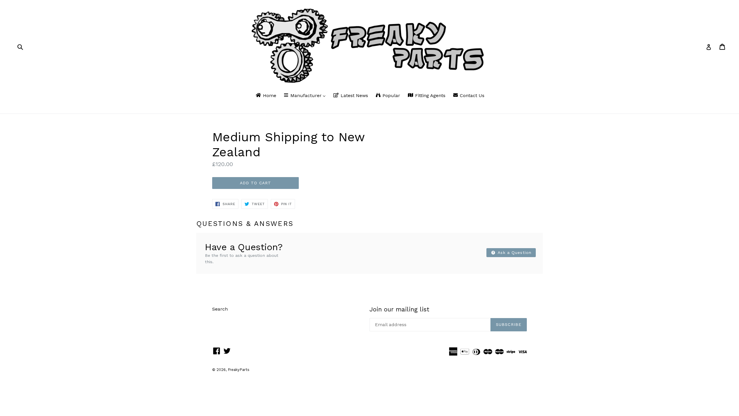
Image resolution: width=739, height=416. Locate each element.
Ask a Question (513, 252)
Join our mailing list (399, 309)
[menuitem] (265, 96)
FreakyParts (238, 369)
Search (220, 309)
